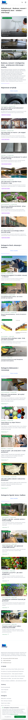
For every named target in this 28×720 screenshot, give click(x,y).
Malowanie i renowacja (7, 18)
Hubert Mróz (3, 130)
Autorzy (3, 684)
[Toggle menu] (25, 2)
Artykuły (3, 666)
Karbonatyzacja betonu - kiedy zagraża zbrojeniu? (12, 673)
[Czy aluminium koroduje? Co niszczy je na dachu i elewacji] (14, 55)
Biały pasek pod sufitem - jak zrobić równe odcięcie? (12, 678)
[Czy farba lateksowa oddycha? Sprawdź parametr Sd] (14, 26)
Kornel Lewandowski (5, 204)
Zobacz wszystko (14, 90)
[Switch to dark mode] (22, 2)
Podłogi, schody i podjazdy (7, 40)
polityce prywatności (14, 714)
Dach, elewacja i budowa (7, 51)
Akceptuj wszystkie (20, 716)
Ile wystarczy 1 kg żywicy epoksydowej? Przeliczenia (12, 671)
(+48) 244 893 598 (6, 660)
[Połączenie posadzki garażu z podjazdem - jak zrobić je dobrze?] (14, 44)
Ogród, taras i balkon (6, 188)
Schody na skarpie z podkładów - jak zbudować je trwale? (13, 680)
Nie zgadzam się (8, 716)
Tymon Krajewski (4, 106)
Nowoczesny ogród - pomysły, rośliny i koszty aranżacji (13, 676)
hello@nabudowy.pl (7, 662)
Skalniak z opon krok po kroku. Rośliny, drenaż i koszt (12, 669)
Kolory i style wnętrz (5, 139)
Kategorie (4, 695)
